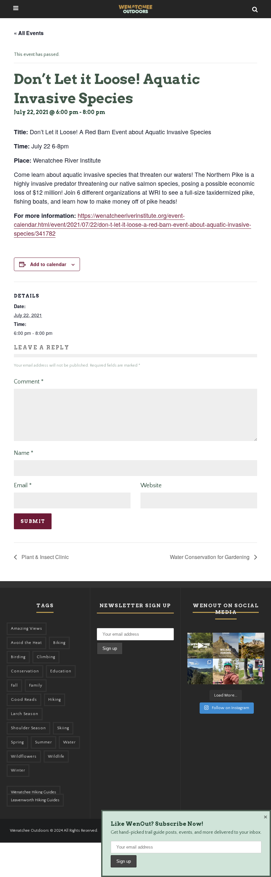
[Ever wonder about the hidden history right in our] (200, 671)
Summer (43, 742)
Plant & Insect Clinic (44, 557)
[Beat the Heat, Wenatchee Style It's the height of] (200, 645)
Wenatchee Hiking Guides (33, 792)
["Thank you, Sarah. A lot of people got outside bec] (226, 671)
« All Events (29, 33)
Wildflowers (24, 756)
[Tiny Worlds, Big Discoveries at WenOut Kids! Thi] (251, 671)
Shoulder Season (28, 728)
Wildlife (56, 756)
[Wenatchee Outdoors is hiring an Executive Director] (226, 645)
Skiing (63, 728)
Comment (29, 382)
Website (151, 485)
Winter (18, 770)
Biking (59, 643)
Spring (17, 742)
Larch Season (24, 714)
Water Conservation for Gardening (210, 557)
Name (23, 453)
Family (35, 685)
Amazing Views (26, 628)
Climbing (46, 657)
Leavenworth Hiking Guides (35, 800)
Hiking (54, 700)
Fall (14, 685)
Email (23, 485)
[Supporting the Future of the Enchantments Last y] (251, 645)
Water (69, 742)
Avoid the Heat (26, 643)
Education (60, 671)
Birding (18, 657)
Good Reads (24, 700)
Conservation (25, 671)
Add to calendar (48, 264)
